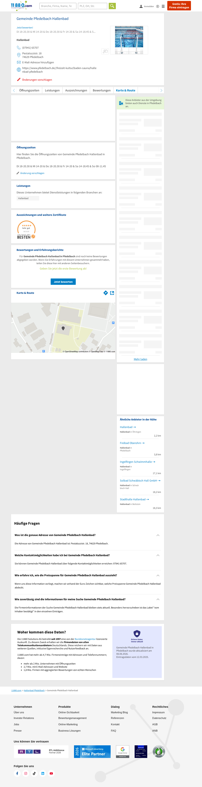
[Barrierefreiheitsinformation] (159, 6)
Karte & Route (125, 90)
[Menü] (164, 6)
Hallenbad (126, 427)
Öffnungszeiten (29, 90)
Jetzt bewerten (63, 282)
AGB (155, 724)
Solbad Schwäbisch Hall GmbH (138, 480)
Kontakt (115, 724)
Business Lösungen (69, 730)
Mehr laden (140, 359)
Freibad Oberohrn (130, 443)
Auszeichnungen (76, 90)
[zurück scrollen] (14, 90)
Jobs (16, 724)
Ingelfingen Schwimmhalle (136, 462)
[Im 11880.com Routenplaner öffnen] (105, 292)
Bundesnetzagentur (85, 638)
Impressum (158, 712)
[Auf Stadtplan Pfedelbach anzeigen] (112, 292)
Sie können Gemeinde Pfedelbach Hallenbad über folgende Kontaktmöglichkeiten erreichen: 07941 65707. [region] (71, 563)
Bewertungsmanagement (72, 718)
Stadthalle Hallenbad (133, 499)
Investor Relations (24, 718)
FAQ (113, 730)
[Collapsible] (158, 535)
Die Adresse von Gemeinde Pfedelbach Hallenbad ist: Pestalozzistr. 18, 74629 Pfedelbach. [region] (61, 543)
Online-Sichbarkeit (68, 712)
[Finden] (112, 6)
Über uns (19, 712)
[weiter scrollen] (161, 90)
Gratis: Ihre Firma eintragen (179, 5)
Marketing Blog (119, 712)
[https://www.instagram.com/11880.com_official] (25, 773)
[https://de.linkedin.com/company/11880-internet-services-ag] (42, 773)
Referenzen (117, 718)
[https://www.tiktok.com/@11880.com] (34, 773)
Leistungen (52, 90)
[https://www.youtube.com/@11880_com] (51, 773)
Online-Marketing (68, 724)
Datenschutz (159, 718)
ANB (155, 730)
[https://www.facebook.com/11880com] (17, 773)
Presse (18, 730)
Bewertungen (102, 90)
